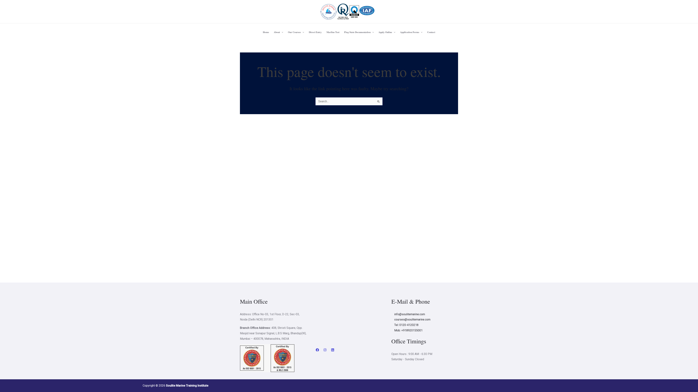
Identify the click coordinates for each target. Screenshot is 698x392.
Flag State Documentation (357, 32)
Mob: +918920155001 (408, 330)
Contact (431, 32)
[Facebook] (317, 350)
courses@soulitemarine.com (412, 319)
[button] (281, 32)
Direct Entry (315, 32)
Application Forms (409, 32)
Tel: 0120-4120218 (406, 325)
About (277, 32)
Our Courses (294, 32)
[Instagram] (325, 350)
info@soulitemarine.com (409, 314)
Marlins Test (332, 32)
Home (266, 32)
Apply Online (385, 32)
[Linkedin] (332, 350)
